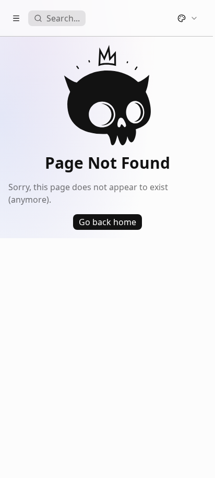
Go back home (107, 222)
